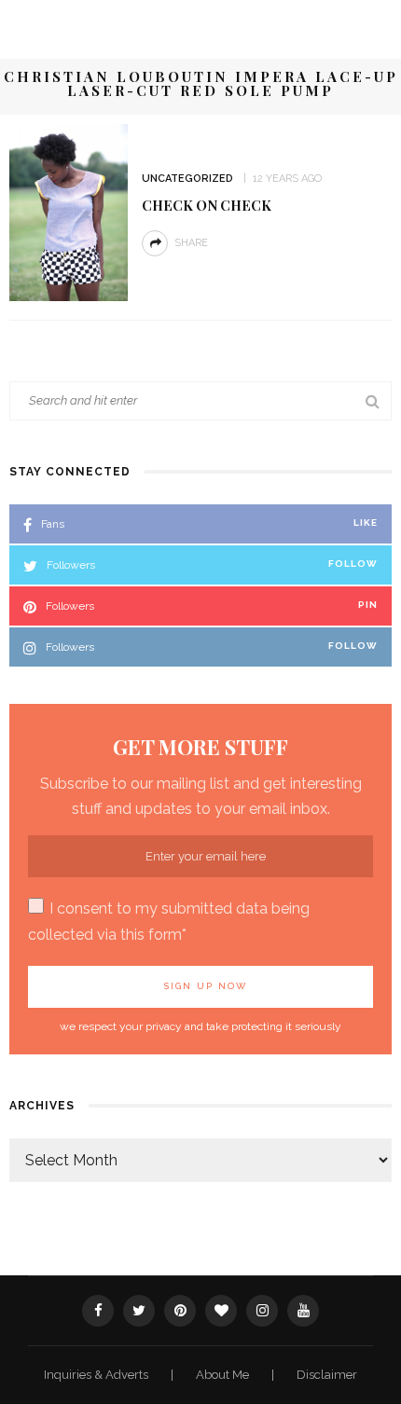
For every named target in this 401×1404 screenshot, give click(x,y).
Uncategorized (187, 178)
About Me (224, 1375)
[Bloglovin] (221, 1311)
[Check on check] (68, 211)
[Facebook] (98, 1311)
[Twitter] (139, 1311)
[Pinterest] (180, 1311)
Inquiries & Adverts (97, 1375)
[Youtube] (303, 1311)
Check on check (206, 205)
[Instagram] (262, 1311)
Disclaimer (327, 1375)
